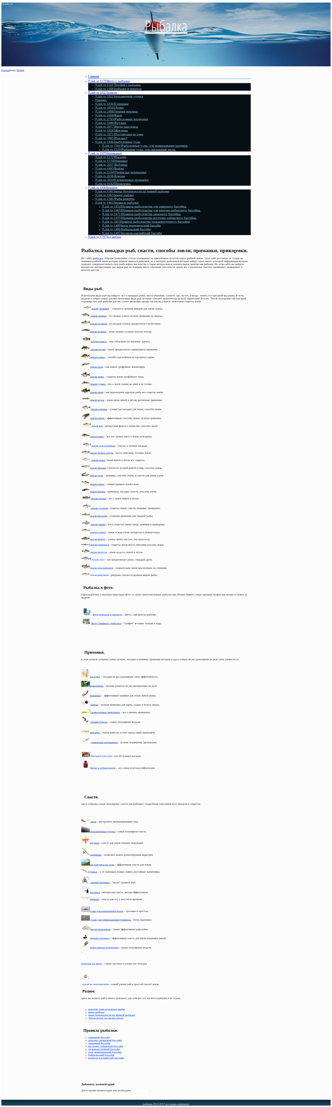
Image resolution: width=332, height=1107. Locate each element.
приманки (105, 153)
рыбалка (98, 258)
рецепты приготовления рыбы (106, 1009)
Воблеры (111, 165)
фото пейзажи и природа (107, 614)
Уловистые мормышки (120, 172)
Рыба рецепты (115, 199)
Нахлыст (111, 138)
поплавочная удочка (119, 96)
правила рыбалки (117, 203)
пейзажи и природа (118, 89)
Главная (93, 76)
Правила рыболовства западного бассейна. (141, 214)
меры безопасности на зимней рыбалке (132, 191)
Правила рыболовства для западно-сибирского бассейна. (151, 210)
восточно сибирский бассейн (105, 1046)
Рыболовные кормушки (121, 119)
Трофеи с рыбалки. (118, 85)
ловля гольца (98, 532)
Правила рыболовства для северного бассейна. (144, 206)
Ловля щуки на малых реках (106, 1018)
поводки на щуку (91, 963)
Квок (108, 115)
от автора (104, 237)
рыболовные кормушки (104, 947)
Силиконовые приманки (121, 180)
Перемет (101, 100)
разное (102, 187)
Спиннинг (112, 104)
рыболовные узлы (117, 142)
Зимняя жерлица (116, 111)
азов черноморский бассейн (105, 1052)
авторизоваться (140, 1090)
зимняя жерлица (100, 938)
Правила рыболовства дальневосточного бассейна (146, 222)
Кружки (110, 123)
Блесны (110, 176)
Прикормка (113, 184)
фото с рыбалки (109, 81)
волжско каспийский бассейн (106, 1058)
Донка (109, 108)
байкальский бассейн (126, 229)
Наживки (111, 161)
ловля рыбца (97, 539)
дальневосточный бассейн (104, 1049)
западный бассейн (99, 1043)
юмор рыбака (114, 195)
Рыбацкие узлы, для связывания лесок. (139, 149)
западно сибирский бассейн (105, 1040)
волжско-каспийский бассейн (132, 233)
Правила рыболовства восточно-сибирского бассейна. (149, 218)
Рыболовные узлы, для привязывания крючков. (145, 146)
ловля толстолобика (103, 445)
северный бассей (98, 1037)
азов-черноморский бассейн (131, 225)
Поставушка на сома (119, 134)
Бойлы (109, 168)
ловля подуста (98, 552)
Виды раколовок (116, 127)
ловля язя (97, 426)
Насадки (110, 157)
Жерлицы (111, 130)
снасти (102, 92)
